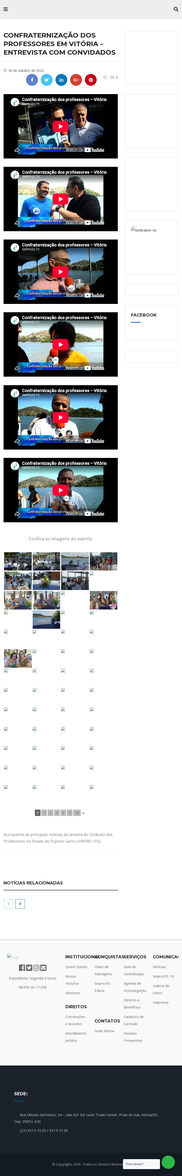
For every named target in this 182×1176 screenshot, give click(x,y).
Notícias (159, 966)
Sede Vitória (104, 1030)
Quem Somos (76, 966)
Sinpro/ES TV (163, 976)
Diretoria (72, 992)
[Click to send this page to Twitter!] (47, 80)
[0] (105, 77)
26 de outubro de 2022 (26, 70)
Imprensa (160, 1002)
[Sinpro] (33, 9)
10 (77, 813)
